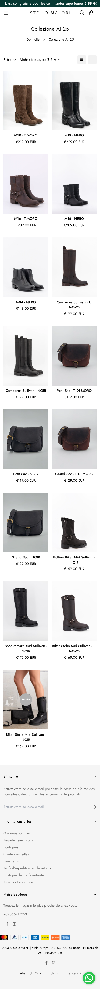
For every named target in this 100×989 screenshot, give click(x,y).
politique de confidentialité (23, 875)
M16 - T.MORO (25, 218)
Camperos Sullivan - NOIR (26, 390)
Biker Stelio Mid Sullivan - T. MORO (74, 648)
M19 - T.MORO (25, 135)
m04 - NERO (26, 302)
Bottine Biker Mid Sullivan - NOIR (74, 560)
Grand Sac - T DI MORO (74, 474)
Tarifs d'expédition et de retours (27, 868)
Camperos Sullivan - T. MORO (74, 305)
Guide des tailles (16, 854)
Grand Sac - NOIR (26, 557)
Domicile (33, 39)
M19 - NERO (74, 135)
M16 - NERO (74, 218)
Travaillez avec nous (18, 840)
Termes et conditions (18, 882)
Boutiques (10, 847)
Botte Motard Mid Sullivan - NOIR (26, 648)
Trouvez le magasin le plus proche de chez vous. (40, 905)
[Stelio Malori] (50, 12)
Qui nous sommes (16, 833)
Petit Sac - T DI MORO (74, 390)
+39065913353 (15, 914)
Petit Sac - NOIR (25, 474)
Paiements (11, 861)
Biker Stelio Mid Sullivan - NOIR (26, 737)
